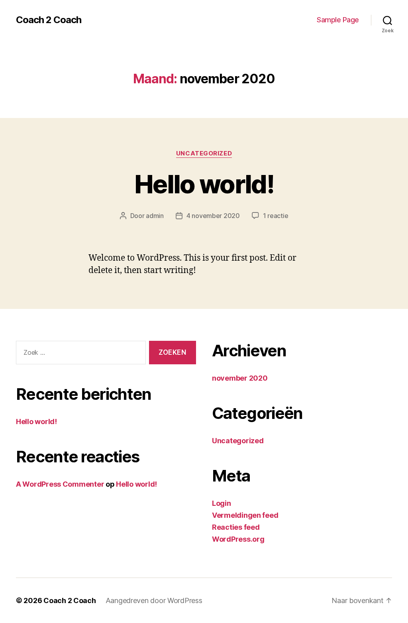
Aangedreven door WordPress (154, 600)
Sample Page (338, 20)
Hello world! (204, 184)
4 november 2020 (213, 216)
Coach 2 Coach (48, 20)
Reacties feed (236, 527)
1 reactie (275, 216)
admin (155, 216)
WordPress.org (238, 539)
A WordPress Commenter (60, 484)
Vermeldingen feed (245, 515)
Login (221, 503)
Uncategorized (204, 153)
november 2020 (240, 378)
